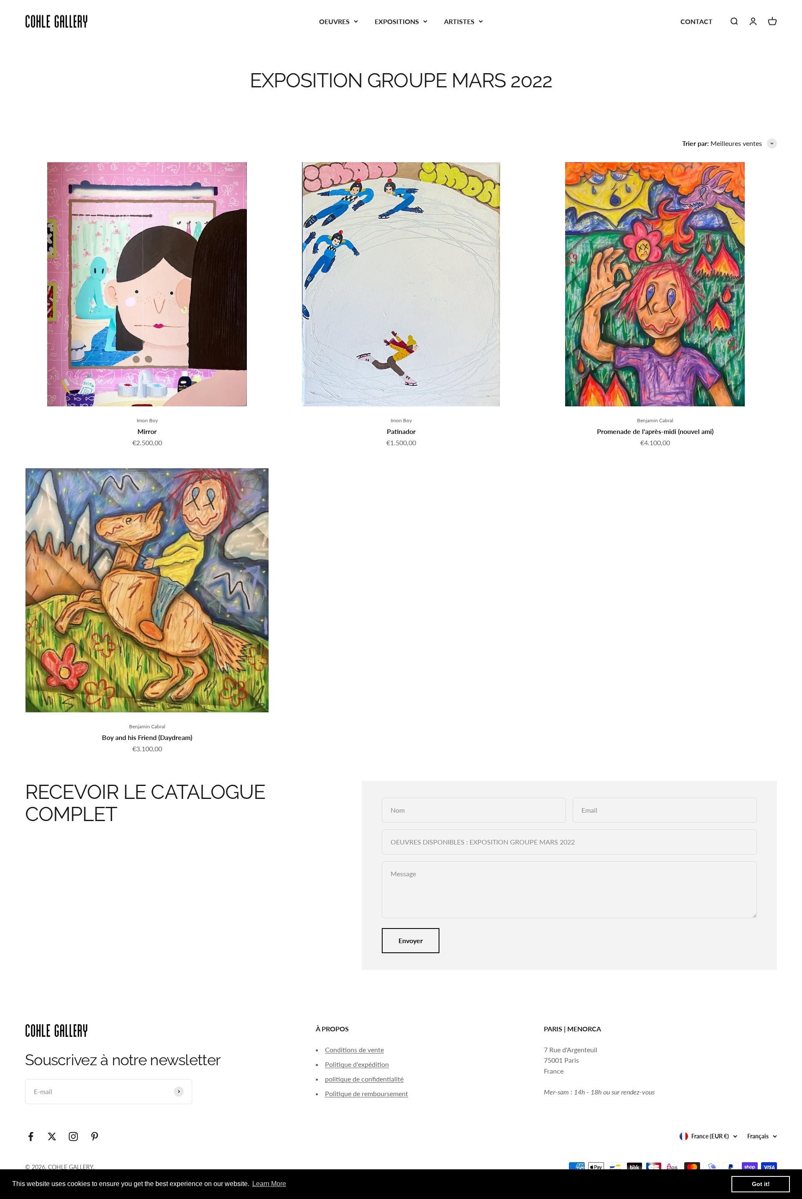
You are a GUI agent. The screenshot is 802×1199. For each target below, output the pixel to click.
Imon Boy (147, 420)
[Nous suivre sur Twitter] (52, 1136)
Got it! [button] (761, 1184)
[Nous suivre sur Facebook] (30, 1136)
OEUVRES (334, 21)
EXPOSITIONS (397, 21)
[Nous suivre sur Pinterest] (94, 1136)
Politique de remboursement (366, 1093)
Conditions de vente (354, 1050)
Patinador (401, 431)
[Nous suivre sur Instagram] (73, 1136)
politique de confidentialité (364, 1079)
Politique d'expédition (357, 1064)
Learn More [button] (269, 1183)
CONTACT (696, 21)
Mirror (147, 431)
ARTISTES (459, 21)
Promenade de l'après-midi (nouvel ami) (655, 431)
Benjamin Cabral (655, 420)
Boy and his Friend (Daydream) (147, 737)
